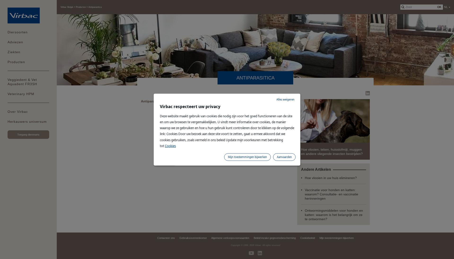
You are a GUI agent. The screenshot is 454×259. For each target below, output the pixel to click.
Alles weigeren (285, 99)
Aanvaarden (284, 157)
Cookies (170, 146)
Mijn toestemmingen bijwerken (247, 157)
